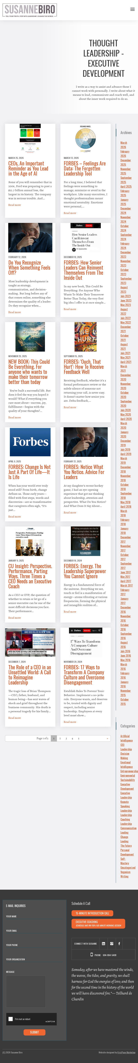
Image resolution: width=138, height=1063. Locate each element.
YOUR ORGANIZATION (16, 959)
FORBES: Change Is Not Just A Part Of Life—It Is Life (29, 471)
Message (10, 971)
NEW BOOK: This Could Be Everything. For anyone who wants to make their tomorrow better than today (29, 371)
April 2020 (126, 419)
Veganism (125, 872)
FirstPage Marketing (126, 1052)
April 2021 (125, 362)
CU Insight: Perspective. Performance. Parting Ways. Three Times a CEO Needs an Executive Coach (30, 576)
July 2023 (125, 296)
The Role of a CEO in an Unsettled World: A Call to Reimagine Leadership (29, 675)
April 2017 (125, 581)
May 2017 (125, 577)
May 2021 (125, 357)
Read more (14, 205)
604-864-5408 (109, 955)
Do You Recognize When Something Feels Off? (29, 267)
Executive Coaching (98, 923)
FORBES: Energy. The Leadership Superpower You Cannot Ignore (85, 571)
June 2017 (125, 572)
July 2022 (125, 318)
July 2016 (125, 651)
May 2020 (125, 414)
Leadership (126, 811)
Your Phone (12, 945)
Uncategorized (127, 868)
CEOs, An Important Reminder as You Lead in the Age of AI (28, 168)
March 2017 (126, 585)
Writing (124, 876)
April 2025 (126, 186)
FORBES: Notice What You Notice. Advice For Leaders (84, 471)
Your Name (12, 916)
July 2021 (125, 353)
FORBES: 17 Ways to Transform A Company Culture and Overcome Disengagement (84, 675)
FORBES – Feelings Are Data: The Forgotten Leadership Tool (85, 168)
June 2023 (125, 300)
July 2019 (125, 450)
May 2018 (125, 502)
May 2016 (125, 660)
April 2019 (125, 454)
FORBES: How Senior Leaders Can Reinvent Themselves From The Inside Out (83, 270)
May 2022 (125, 322)
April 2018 (125, 507)
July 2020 (125, 410)
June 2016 (125, 656)
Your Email (12, 930)
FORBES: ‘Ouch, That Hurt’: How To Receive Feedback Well (84, 366)
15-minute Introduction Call (92, 913)
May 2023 (125, 305)
